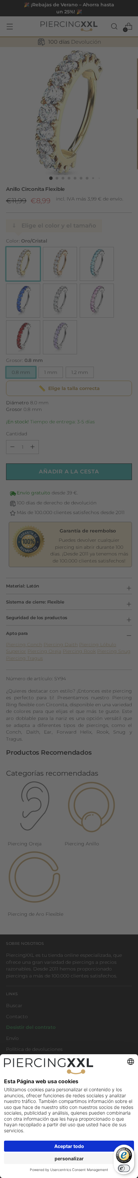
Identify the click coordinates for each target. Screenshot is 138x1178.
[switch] (124, 1168)
